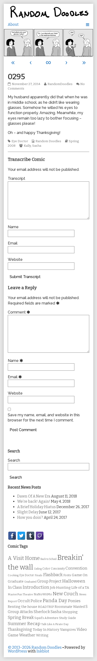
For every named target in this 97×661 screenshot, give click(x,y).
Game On (80, 575)
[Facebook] (12, 536)
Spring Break (21, 617)
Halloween (73, 581)
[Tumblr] (30, 536)
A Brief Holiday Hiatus (36, 507)
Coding (38, 568)
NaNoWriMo (43, 594)
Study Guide (67, 618)
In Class (15, 587)
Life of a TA (80, 587)
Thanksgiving (20, 629)
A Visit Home (24, 558)
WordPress (17, 651)
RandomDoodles (60, 84)
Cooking (13, 575)
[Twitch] (40, 536)
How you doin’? (30, 517)
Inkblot (42, 651)
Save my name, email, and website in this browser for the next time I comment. (44, 417)
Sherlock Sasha (47, 611)
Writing (42, 635)
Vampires (68, 629)
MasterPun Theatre (20, 594)
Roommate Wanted (70, 607)
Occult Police (30, 601)
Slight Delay (27, 512)
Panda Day (55, 600)
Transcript (16, 178)
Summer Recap (24, 623)
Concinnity (58, 568)
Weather (27, 635)
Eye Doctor (20, 141)
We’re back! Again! (33, 501)
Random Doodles (48, 141)
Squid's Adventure (46, 618)
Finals (38, 575)
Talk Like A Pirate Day (55, 624)
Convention (76, 568)
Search (14, 460)
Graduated (30, 581)
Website (15, 259)
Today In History (46, 630)
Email (12, 243)
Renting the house (22, 607)
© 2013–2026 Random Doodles (35, 647)
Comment (20, 312)
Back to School (48, 559)
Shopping (69, 612)
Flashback (53, 574)
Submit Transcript (25, 277)
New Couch (65, 594)
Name (13, 227)
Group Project (49, 581)
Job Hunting (60, 587)
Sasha (36, 146)
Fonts (67, 575)
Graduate (16, 581)
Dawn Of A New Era (33, 496)
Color (46, 568)
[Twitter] (21, 536)
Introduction (36, 587)
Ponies (74, 600)
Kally (27, 146)
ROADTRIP (46, 607)
